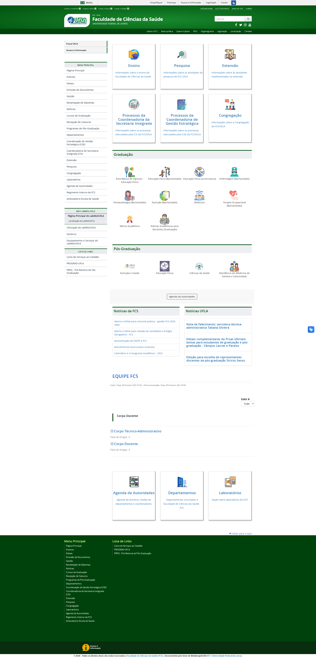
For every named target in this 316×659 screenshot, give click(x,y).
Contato (248, 31)
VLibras (249, 8)
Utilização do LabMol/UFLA (81, 227)
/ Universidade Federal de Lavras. (226, 656)
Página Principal (75, 70)
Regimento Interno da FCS (81, 192)
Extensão (72, 160)
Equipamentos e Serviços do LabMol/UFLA (82, 242)
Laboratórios (73, 179)
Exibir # (245, 399)
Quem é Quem (183, 31)
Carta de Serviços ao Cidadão (83, 257)
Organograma (207, 31)
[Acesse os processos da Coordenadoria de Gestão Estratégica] (182, 104)
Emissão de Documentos (80, 89)
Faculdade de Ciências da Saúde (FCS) (145, 656)
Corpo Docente (127, 416)
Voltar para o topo (241, 533)
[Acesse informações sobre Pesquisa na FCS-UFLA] (182, 54)
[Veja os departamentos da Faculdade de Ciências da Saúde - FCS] (182, 481)
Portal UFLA (72, 43)
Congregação (74, 173)
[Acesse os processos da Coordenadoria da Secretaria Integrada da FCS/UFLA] (134, 104)
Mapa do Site (237, 8)
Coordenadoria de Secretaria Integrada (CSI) (82, 152)
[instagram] (245, 24)
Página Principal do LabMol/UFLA (86, 215)
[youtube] (250, 24)
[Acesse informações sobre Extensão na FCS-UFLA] (230, 54)
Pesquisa (72, 166)
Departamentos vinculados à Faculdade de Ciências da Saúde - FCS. (182, 503)
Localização (235, 31)
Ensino (134, 65)
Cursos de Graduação (78, 115)
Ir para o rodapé (121, 9)
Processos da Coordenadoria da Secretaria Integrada (134, 119)
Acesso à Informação (76, 50)
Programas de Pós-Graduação (83, 128)
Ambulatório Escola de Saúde (83, 198)
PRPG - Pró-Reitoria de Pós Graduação (81, 271)
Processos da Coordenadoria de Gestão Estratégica (182, 119)
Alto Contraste (222, 8)
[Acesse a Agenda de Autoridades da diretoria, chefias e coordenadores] (134, 481)
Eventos (71, 76)
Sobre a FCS (152, 31)
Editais (70, 83)
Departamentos (75, 134)
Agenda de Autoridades (80, 186)
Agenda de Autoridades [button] (182, 296)
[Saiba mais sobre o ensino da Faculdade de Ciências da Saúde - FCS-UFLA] (134, 54)
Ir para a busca (105, 9)
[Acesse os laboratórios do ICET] (230, 481)
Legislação (222, 31)
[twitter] (241, 24)
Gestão (70, 96)
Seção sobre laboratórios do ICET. (230, 499)
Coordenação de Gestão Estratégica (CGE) (80, 143)
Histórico (71, 234)
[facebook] (236, 24)
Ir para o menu (89, 9)
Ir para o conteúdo (72, 9)
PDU (195, 31)
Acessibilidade (206, 8)
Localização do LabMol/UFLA (82, 221)
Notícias (71, 109)
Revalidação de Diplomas (80, 102)
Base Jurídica (167, 31)
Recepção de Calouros (79, 122)
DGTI (208, 656)
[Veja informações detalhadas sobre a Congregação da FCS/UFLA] (230, 104)
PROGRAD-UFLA (75, 263)
